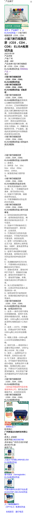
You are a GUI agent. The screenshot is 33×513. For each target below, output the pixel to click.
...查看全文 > (9, 427)
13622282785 (18, 440)
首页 (6, 30)
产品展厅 (15, 30)
